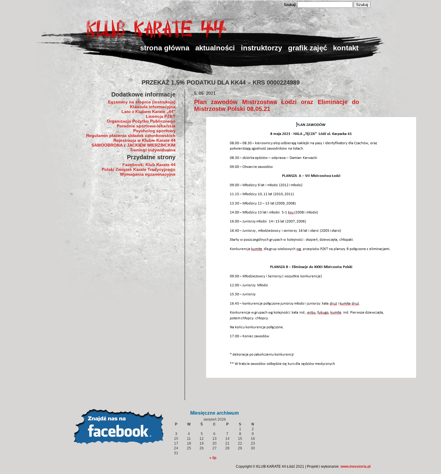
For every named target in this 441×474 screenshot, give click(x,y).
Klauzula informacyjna (153, 106)
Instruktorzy (261, 48)
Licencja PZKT (161, 116)
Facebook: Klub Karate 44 (149, 164)
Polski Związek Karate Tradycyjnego (139, 169)
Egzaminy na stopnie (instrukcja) (142, 102)
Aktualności (215, 48)
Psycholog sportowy (154, 130)
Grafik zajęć (307, 48)
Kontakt (345, 48)
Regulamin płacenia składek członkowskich (131, 135)
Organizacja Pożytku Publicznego (141, 121)
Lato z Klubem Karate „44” (149, 111)
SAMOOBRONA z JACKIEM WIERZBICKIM (134, 145)
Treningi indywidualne (153, 150)
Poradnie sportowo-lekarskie (146, 126)
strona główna (164, 48)
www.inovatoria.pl (355, 466)
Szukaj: (290, 5)
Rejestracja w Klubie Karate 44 (144, 140)
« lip (212, 458)
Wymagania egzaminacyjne (148, 174)
